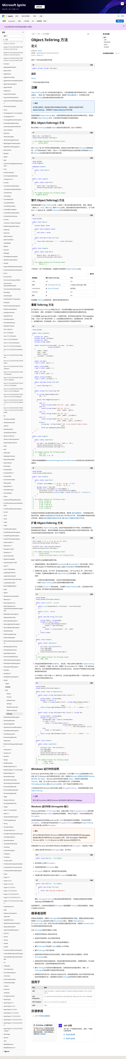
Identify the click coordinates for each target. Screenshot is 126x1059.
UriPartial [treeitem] (7, 993)
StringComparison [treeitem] (9, 830)
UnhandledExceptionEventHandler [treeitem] (13, 958)
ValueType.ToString (54, 285)
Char (37, 208)
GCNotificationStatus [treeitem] (10, 432)
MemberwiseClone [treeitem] (12, 707)
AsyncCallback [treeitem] (8, 130)
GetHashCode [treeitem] (11, 700)
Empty (54, 946)
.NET (38, 34)
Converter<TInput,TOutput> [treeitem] (12, 223)
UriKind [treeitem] (6, 986)
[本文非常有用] (116, 53)
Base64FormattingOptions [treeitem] (12, 147)
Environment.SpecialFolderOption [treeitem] (10, 285)
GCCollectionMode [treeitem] (9, 419)
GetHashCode (53, 784)
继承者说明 (107, 42)
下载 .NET (120, 21)
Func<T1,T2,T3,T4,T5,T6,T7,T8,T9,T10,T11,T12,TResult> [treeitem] (13, 384)
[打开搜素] (118, 16)
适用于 (106, 44)
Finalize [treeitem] (9, 697)
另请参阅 (106, 47)
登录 (122, 16)
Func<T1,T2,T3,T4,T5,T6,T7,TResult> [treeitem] (13, 356)
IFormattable (58, 921)
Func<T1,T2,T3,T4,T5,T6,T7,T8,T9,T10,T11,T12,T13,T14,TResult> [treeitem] (13, 396)
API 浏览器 (46, 34)
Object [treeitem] (7, 683)
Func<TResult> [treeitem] (8, 329)
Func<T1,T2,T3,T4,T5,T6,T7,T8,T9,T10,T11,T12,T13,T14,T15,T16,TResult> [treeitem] (13, 410)
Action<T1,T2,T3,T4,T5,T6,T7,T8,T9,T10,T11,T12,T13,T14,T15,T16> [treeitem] (13, 59)
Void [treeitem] (5, 1041)
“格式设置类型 (71, 95)
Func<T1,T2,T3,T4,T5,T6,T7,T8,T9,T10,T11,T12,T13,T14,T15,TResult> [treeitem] (13, 402)
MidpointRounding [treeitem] (9, 617)
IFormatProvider (88, 923)
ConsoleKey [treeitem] (7, 196)
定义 (105, 37)
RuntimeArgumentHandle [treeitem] (12, 783)
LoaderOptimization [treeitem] (10, 576)
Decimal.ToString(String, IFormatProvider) (60, 460)
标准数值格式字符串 (51, 516)
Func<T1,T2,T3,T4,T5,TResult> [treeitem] (12, 346)
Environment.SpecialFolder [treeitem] (12, 280)
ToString (42, 128)
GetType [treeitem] (9, 704)
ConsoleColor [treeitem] (8, 193)
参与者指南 (41, 1034)
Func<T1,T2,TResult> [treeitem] (10, 336)
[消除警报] (122, 3)
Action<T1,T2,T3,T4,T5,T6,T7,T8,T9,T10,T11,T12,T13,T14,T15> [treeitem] (13, 54)
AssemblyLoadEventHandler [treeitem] (12, 126)
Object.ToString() (45, 310)
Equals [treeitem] (9, 694)
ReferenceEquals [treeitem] (12, 710)
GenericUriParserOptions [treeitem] (11, 439)
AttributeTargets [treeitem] (9, 137)
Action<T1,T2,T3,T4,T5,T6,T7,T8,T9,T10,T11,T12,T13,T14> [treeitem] (13, 48)
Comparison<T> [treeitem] (8, 179)
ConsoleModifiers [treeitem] (9, 203)
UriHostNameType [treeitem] (9, 983)
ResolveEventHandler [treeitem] (10, 780)
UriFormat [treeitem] (7, 976)
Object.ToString (36, 92)
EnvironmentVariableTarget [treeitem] (12, 289)
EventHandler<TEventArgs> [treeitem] (12, 299)
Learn (33, 34)
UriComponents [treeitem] (8, 969)
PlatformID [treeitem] (7, 741)
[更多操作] (93, 33)
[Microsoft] (3, 16)
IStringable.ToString (69, 788)
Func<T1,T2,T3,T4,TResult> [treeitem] (12, 343)
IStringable (52, 811)
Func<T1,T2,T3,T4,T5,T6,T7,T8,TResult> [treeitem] (13, 362)
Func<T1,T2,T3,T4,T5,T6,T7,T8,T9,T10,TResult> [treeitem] (13, 373)
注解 (105, 40)
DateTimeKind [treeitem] (8, 236)
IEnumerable (61, 564)
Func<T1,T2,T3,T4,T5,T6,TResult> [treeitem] (13, 351)
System (40, 51)
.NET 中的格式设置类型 (42, 1016)
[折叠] (23, 32)
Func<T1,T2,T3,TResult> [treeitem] (11, 339)
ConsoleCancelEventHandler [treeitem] (12, 189)
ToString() (52, 918)
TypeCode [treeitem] (7, 916)
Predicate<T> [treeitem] (8, 749)
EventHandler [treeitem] (8, 296)
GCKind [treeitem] (6, 426)
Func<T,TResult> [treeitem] (9, 333)
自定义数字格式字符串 (67, 516)
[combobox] (12, 35)
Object (54, 128)
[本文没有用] (118, 53)
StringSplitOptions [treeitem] (9, 837)
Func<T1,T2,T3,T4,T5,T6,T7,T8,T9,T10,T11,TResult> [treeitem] (13, 379)
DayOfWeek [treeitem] (7, 243)
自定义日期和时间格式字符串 (74, 518)
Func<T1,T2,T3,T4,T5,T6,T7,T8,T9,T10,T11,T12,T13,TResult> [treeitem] (13, 390)
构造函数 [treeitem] (7, 687)
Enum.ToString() (53, 288)
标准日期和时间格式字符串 (52, 518)
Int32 (42, 208)
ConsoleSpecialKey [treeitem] (9, 206)
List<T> (47, 587)
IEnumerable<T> (74, 564)
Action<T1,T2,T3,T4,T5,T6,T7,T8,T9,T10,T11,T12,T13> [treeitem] (13, 43)
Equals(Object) (42, 784)
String (33, 78)
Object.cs (39, 55)
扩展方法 (56, 664)
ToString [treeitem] (9, 714)
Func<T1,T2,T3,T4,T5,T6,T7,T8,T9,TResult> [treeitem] (13, 367)
